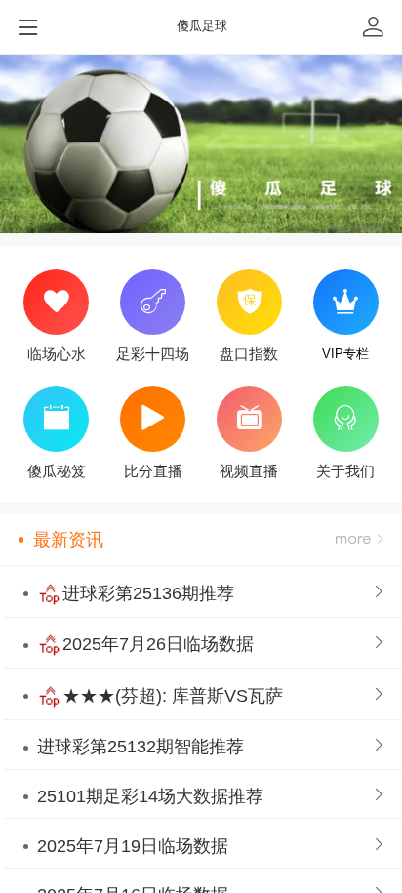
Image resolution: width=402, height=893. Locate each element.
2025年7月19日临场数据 (132, 846)
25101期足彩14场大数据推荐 (150, 796)
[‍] (359, 540)
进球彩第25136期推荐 (148, 593)
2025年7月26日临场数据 (158, 644)
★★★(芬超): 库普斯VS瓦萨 (172, 696)
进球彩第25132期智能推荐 (140, 746)
